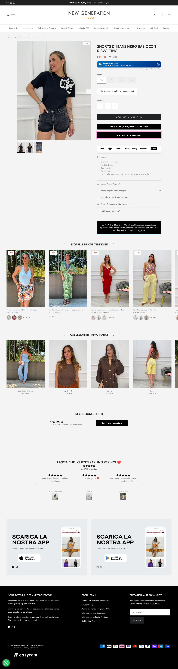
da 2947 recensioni (89, 469)
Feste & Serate (67, 28)
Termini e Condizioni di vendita (95, 600)
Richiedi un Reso (89, 621)
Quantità (101, 100)
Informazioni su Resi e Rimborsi (95, 617)
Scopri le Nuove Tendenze (89, 244)
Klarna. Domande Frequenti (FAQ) (96, 608)
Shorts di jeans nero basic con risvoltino (34, 37)
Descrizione (102, 156)
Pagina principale (12, 37)
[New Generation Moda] (89, 15)
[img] (89, 465)
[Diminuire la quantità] (100, 106)
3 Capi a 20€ (83, 28)
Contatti (166, 28)
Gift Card (154, 28)
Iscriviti (137, 620)
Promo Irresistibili (101, 28)
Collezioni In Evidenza (47, 28)
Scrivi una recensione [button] (112, 422)
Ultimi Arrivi (13, 28)
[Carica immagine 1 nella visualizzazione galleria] (54, 90)
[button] (129, 64)
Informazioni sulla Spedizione (94, 613)
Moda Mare (28, 28)
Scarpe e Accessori (121, 28)
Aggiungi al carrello (129, 117)
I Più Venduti (140, 28)
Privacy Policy (87, 604)
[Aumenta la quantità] (115, 106)
